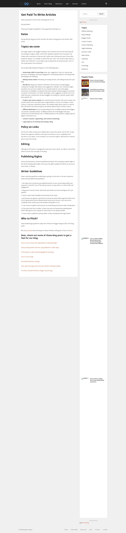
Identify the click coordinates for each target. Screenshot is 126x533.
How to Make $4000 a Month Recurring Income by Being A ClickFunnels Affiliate (96, 241)
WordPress (85, 69)
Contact (83, 4)
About (39, 4)
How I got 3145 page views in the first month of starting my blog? (40, 266)
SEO (83, 62)
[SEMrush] (83, 22)
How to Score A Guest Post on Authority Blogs (97, 81)
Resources (58, 4)
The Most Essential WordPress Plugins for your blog (36, 270)
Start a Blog (48, 4)
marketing (85, 59)
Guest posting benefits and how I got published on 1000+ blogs (40, 247)
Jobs (67, 4)
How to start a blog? (27, 257)
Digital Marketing (87, 48)
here (71, 230)
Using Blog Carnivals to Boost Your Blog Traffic (97, 90)
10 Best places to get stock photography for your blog (37, 252)
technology (85, 65)
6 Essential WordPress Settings (30, 261)
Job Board (29, 230)
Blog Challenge (86, 34)
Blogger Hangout (27, 529)
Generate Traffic (86, 52)
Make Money (85, 55)
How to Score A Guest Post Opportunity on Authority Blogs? (39, 243)
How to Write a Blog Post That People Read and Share (97, 380)
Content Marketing (87, 45)
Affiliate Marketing (87, 31)
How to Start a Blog (96, 98)
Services (75, 4)
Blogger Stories (86, 38)
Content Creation (87, 41)
